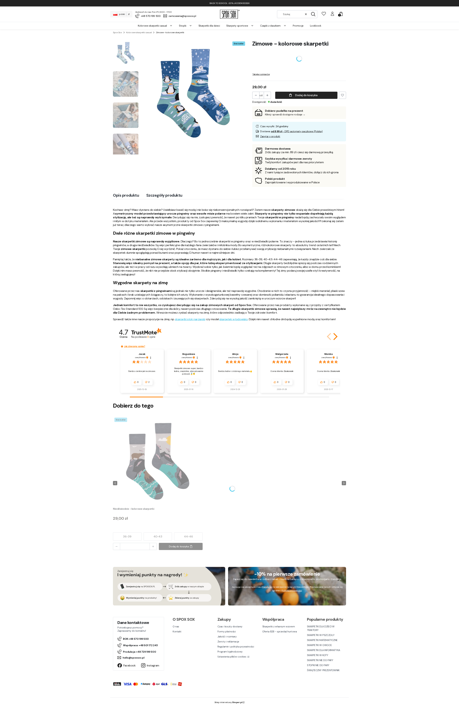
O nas (176, 626)
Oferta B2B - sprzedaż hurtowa (279, 631)
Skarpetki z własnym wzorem (278, 626)
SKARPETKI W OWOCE (319, 645)
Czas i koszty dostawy (229, 626)
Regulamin (267, 587)
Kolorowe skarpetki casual (139, 32)
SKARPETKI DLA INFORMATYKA (323, 650)
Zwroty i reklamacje (228, 641)
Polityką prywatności (292, 590)
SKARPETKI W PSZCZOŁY (321, 635)
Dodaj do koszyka (306, 95)
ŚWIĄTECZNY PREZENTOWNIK (323, 670)
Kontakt (177, 631)
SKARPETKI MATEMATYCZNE (322, 640)
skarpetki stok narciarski (190, 319)
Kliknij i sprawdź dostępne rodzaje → (285, 114)
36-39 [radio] (127, 536)
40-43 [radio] (157, 536)
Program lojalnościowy (230, 651)
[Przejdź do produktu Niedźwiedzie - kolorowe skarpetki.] (158, 461)
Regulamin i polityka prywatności (235, 646)
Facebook (129, 665)
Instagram (153, 665)
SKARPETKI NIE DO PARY (320, 660)
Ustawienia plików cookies (232, 656)
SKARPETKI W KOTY (317, 655)
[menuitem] (155, 25)
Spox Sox (117, 32)
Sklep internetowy (228, 702)
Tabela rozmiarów (261, 74)
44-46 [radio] (188, 536)
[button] (313, 14)
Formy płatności (226, 631)
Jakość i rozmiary (227, 636)
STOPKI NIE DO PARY (318, 665)
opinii (151, 336)
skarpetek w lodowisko (233, 319)
